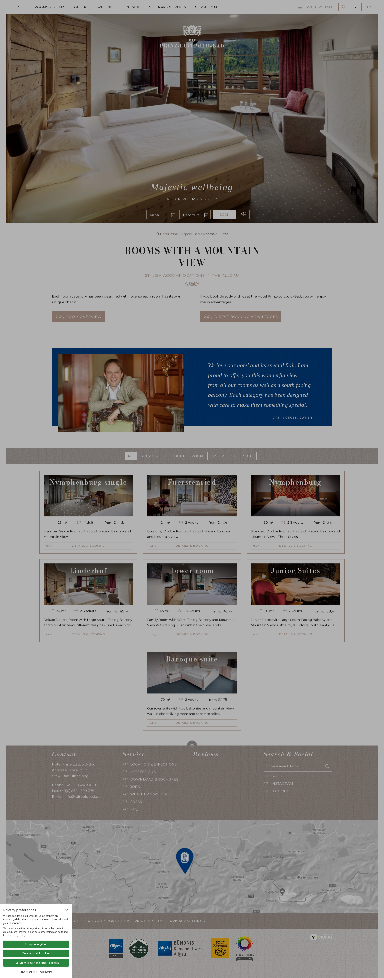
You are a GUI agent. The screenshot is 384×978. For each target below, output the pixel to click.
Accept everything (36, 944)
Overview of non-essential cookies (36, 963)
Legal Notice (45, 972)
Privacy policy (27, 972)
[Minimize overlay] (66, 909)
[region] (36, 925)
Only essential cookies (36, 953)
